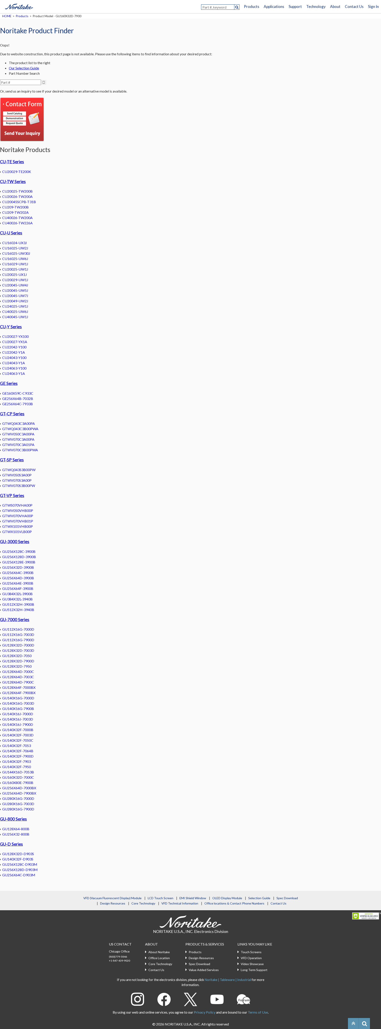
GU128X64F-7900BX (18, 693)
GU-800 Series (13, 819)
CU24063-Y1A (13, 373)
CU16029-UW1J (15, 264)
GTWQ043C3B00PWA (20, 429)
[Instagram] (137, 999)
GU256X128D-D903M (20, 869)
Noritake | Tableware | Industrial (228, 980)
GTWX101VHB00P (17, 526)
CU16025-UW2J (15, 248)
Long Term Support (254, 970)
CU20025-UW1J (15, 269)
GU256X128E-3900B (18, 562)
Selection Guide (259, 898)
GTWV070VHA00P (17, 516)
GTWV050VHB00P (17, 510)
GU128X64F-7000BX (18, 687)
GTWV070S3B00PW (18, 485)
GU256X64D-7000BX (19, 788)
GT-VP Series (12, 495)
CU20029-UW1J (15, 280)
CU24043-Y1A (13, 363)
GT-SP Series (12, 459)
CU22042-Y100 (14, 347)
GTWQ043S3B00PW (18, 470)
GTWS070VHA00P (17, 505)
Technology (316, 6)
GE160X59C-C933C (17, 393)
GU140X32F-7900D (18, 756)
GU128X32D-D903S (18, 854)
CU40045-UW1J (15, 317)
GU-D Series (11, 844)
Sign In (373, 6)
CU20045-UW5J (15, 290)
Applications (274, 6)
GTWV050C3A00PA (18, 434)
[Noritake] (19, 5)
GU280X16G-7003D (18, 804)
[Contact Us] (22, 119)
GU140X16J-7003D (17, 719)
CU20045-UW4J (15, 285)
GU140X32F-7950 (16, 767)
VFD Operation (251, 958)
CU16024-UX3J (14, 243)
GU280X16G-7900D (18, 809)
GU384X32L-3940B (17, 599)
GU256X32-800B (15, 834)
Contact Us (354, 6)
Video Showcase (252, 964)
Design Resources (112, 903)
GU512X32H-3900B (18, 604)
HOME (6, 16)
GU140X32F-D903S (17, 859)
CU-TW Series (13, 181)
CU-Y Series (11, 326)
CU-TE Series (12, 161)
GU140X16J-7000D (17, 714)
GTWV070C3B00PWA (20, 450)
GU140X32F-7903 (16, 761)
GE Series (9, 383)
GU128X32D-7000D (18, 645)
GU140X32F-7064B (17, 751)
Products (251, 6)
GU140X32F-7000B (17, 730)
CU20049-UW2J (15, 301)
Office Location (159, 958)
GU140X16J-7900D (17, 724)
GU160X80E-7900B (17, 782)
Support (295, 6)
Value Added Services (204, 970)
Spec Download (287, 898)
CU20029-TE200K (16, 171)
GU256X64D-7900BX (19, 793)
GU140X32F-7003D (18, 735)
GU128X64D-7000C (18, 671)
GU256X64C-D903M (18, 875)
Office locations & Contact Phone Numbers (234, 903)
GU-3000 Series (14, 541)
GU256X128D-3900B (19, 557)
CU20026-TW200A (17, 196)
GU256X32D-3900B (18, 567)
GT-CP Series (12, 413)
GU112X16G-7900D (18, 640)
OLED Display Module (227, 898)
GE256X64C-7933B (17, 404)
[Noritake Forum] (243, 999)
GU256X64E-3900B (17, 583)
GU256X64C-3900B (18, 572)
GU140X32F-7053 (16, 745)
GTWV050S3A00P (17, 475)
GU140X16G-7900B (18, 708)
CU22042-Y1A (13, 352)
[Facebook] (164, 999)
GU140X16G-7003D (18, 703)
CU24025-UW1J (15, 306)
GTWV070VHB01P (17, 521)
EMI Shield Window (192, 898)
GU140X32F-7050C (17, 740)
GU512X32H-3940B (18, 609)
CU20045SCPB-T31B (19, 202)
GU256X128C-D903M (19, 864)
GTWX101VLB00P (17, 531)
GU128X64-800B (15, 829)
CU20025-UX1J (14, 274)
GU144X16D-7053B (18, 772)
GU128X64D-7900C (18, 682)
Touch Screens (251, 952)
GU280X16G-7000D (18, 798)
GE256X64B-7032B (17, 398)
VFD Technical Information (179, 903)
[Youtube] (217, 999)
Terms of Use (258, 1012)
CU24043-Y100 (14, 357)
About (335, 6)
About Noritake (159, 952)
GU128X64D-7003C (18, 677)
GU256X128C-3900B (18, 551)
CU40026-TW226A (17, 223)
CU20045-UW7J (15, 295)
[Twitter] (190, 999)
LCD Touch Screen (160, 898)
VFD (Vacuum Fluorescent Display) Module (112, 898)
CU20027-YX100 (15, 336)
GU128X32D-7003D (18, 650)
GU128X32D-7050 (17, 656)
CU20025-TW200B (17, 191)
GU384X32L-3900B (17, 594)
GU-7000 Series (14, 619)
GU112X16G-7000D (18, 629)
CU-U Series (11, 232)
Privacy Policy (204, 1012)
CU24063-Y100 (14, 368)
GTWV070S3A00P (17, 480)
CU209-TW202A (15, 212)
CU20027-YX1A (14, 342)
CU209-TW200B (15, 207)
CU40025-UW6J (15, 311)
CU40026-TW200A (17, 217)
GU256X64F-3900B (17, 588)
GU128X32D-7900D (18, 661)
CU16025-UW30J (16, 253)
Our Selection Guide (24, 68)
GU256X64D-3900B (18, 578)
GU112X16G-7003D (18, 634)
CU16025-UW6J (15, 258)
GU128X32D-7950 (17, 666)
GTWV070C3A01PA (18, 444)
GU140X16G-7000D (18, 698)
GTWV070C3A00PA (18, 439)
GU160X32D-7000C (18, 777)
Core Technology (143, 903)
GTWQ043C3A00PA (18, 423)
